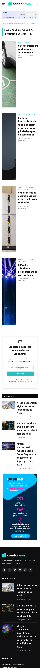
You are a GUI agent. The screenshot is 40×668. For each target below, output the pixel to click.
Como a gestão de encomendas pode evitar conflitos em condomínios (27, 197)
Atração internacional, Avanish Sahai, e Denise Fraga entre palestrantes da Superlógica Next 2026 (26, 454)
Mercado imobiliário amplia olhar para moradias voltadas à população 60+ (27, 428)
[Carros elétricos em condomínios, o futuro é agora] (9, 74)
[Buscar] (36, 3)
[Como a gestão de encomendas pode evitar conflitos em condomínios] (9, 219)
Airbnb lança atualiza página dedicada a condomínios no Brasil (27, 408)
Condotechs (23, 42)
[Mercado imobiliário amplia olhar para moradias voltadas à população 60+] (8, 425)
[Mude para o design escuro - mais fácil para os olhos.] (33, 4)
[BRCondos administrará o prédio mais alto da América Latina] (9, 291)
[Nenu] (3, 3)
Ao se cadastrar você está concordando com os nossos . (20, 381)
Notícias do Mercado (27, 114)
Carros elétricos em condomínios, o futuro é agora (28, 49)
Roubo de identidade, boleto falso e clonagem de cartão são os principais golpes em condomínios (27, 126)
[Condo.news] (19, 3)
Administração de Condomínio (25, 188)
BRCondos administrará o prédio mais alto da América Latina (27, 270)
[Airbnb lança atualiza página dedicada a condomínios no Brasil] (8, 405)
